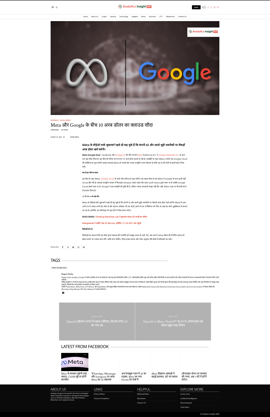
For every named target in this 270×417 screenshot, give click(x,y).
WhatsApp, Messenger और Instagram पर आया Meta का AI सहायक (103, 376)
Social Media (65, 120)
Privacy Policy (99, 394)
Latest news (185, 394)
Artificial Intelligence (188, 398)
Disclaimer (141, 398)
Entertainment (186, 402)
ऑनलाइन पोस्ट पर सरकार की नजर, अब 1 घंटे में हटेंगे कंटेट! (194, 376)
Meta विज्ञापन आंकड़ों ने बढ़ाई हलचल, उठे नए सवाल (165, 375)
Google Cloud (107, 178)
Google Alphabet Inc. (169, 155)
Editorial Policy (143, 394)
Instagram (120, 155)
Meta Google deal (59, 268)
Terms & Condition (101, 398)
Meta (139, 155)
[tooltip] (208, 7)
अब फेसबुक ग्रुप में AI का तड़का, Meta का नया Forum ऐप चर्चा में (133, 376)
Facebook (55, 120)
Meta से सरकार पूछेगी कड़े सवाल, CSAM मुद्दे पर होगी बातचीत (74, 376)
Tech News (184, 407)
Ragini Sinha (74, 137)
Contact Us (141, 402)
